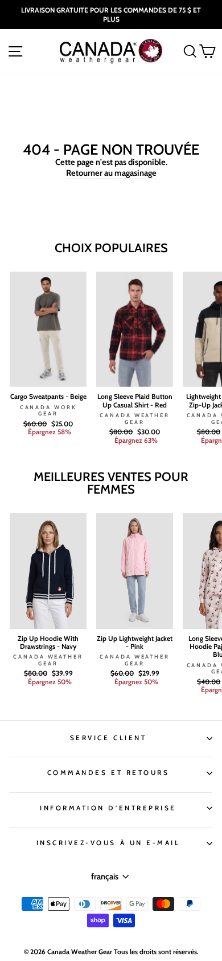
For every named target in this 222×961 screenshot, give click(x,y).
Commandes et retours (108, 773)
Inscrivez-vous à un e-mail (108, 843)
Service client (108, 738)
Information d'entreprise (108, 808)
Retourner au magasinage (111, 173)
